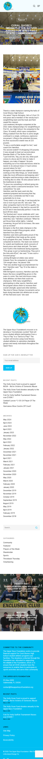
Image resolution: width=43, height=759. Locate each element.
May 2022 (7, 439)
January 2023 (8, 432)
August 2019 (8, 503)
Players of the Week (11, 549)
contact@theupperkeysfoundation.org (18, 687)
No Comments (29, 38)
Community (7, 543)
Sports (6, 555)
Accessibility (8, 740)
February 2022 (9, 445)
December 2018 (9, 516)
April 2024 (7, 423)
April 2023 (7, 429)
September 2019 (10, 500)
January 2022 (8, 449)
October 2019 (8, 497)
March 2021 (8, 461)
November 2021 (9, 455)
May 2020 (7, 478)
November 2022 (9, 436)
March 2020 (8, 481)
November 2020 (9, 474)
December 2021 (9, 452)
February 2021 (9, 465)
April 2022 (7, 442)
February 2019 (9, 513)
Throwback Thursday (11, 559)
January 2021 (8, 468)
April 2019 (7, 510)
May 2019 (7, 507)
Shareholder (8, 552)
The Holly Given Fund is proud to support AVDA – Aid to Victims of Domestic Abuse (20, 385)
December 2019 (9, 490)
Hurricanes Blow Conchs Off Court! (17, 406)
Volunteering (8, 562)
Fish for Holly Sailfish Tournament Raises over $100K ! (19, 396)
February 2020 (9, 484)
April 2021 (7, 458)
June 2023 (7, 426)
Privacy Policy (9, 735)
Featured (21, 20)
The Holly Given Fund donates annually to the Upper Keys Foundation (21, 391)
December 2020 (9, 471)
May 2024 (7, 420)
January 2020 (8, 487)
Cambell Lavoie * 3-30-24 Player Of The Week (19, 402)
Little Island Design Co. (11, 754)
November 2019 (9, 494)
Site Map (6, 731)
